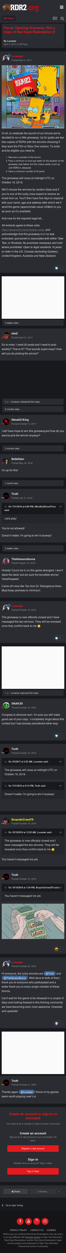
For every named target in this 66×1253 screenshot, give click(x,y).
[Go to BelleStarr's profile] (6, 461)
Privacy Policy (18, 1230)
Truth (15, 494)
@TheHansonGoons (15, 978)
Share (16, 1191)
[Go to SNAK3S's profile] (6, 705)
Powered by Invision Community (33, 1246)
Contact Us (36, 1230)
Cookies (51, 1230)
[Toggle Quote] (6, 506)
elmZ (15, 333)
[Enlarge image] (33, 921)
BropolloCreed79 (44, 887)
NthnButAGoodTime (45, 506)
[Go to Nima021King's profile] (6, 421)
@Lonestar (27, 1092)
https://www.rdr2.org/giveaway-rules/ (23, 230)
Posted (21, 60)
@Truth (50, 973)
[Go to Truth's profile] (6, 495)
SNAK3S (17, 703)
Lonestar (11, 40)
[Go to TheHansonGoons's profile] (6, 561)
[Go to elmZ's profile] (6, 335)
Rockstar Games (32, 1237)
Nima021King (20, 420)
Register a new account (33, 1148)
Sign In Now (33, 1171)
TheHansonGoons (23, 559)
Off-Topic (23, 44)
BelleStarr (18, 459)
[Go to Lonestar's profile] (6, 58)
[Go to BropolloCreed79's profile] (6, 821)
